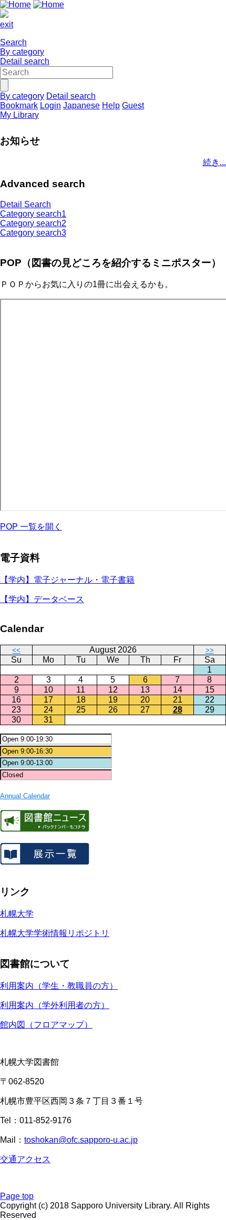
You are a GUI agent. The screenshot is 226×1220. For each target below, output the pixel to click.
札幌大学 (17, 913)
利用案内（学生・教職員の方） (59, 985)
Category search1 (33, 213)
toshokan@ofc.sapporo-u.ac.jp (81, 1139)
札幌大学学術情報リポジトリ (54, 933)
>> (210, 650)
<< (16, 650)
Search (13, 42)
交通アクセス (25, 1159)
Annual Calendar (25, 796)
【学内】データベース (42, 599)
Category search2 (33, 223)
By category (22, 51)
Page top (17, 1196)
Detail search (24, 61)
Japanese (81, 105)
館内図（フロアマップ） (46, 1024)
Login (50, 105)
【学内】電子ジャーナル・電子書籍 (67, 579)
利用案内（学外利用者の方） (54, 1005)
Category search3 (33, 232)
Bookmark (19, 105)
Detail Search (25, 204)
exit (6, 24)
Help (111, 105)
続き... (214, 162)
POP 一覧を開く (31, 526)
